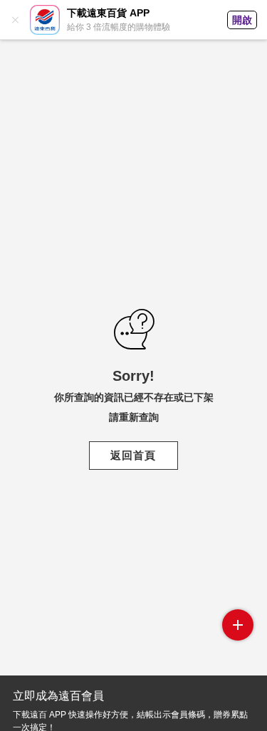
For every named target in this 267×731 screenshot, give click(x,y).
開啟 (242, 20)
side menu (237, 625)
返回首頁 (133, 455)
